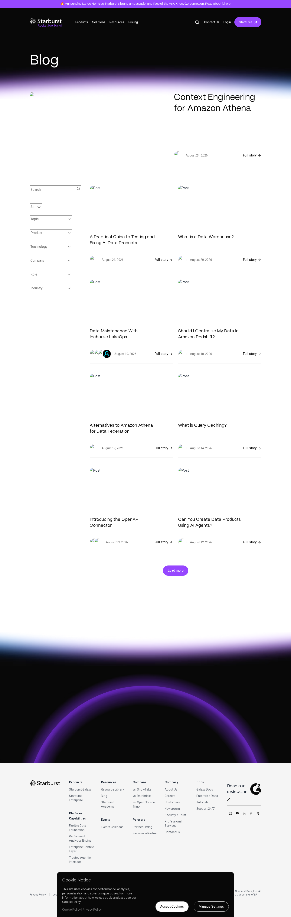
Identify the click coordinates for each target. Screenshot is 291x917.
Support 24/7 (205, 808)
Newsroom (172, 808)
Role (33, 274)
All (32, 207)
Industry (36, 288)
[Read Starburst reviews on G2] (228, 799)
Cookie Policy (71, 902)
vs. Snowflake (142, 789)
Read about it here (217, 3)
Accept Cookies (172, 906)
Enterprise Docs (207, 796)
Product (36, 233)
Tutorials (202, 802)
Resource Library (112, 789)
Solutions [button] (98, 22)
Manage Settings (211, 906)
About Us (171, 789)
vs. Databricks (142, 796)
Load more (176, 570)
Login (227, 22)
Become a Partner (145, 833)
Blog (104, 796)
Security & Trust (175, 815)
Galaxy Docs (204, 789)
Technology (39, 247)
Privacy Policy (38, 894)
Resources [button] (116, 22)
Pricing (133, 22)
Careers (170, 796)
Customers (172, 802)
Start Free (245, 22)
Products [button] (81, 22)
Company (37, 260)
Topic (34, 219)
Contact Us (211, 22)
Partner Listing (142, 827)
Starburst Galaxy (80, 789)
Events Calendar (112, 827)
